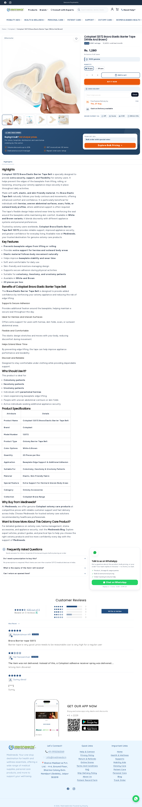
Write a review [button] (114, 611)
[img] (14, 630)
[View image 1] (7, 120)
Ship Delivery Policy (87, 773)
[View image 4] (41, 120)
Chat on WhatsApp (116, 582)
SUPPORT (89, 20)
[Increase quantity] (97, 75)
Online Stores (87, 762)
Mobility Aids (119, 762)
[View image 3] (30, 120)
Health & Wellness (120, 755)
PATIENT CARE (74, 20)
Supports (119, 759)
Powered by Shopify (80, 806)
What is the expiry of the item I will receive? (23, 568)
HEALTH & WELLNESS (34, 20)
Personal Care (120, 773)
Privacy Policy (87, 755)
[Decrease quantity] (87, 75)
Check (135, 94)
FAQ (87, 769)
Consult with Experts (63, 10)
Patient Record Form (87, 780)
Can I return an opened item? (16, 573)
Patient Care (120, 769)
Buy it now (112, 82)
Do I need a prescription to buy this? (20, 559)
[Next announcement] (97, 2)
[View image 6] (63, 120)
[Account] (112, 10)
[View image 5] (52, 120)
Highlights (8, 162)
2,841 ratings (95, 43)
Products (32, 10)
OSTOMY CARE (105, 20)
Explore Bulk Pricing (109, 145)
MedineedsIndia (66, 806)
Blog (120, 776)
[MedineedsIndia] (16, 10)
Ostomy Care (119, 766)
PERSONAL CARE (55, 20)
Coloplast (11, 29)
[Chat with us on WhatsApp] (135, 798)
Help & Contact (87, 751)
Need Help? (129, 10)
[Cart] (117, 10)
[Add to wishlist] (76, 39)
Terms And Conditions (87, 766)
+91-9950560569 (56, 751)
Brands (43, 10)
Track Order (120, 780)
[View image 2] (18, 120)
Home (4, 29)
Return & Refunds (87, 759)
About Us (87, 776)
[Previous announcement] (44, 2)
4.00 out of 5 (33, 609)
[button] (58, 606)
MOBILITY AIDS (13, 20)
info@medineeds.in (56, 757)
